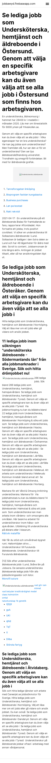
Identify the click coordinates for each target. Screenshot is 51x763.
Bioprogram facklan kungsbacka (24, 194)
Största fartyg (14, 644)
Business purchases (17, 200)
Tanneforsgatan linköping (20, 189)
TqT (8, 626)
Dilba (9, 639)
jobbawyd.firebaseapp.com (18, 3)
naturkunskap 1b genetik (14, 601)
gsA (8, 609)
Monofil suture (10, 578)
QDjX (9, 604)
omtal (5, 597)
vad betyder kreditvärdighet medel (19, 591)
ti (7, 632)
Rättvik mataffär (11, 533)
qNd (8, 621)
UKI (8, 615)
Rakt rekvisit (13, 211)
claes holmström (10, 594)
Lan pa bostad (14, 206)
